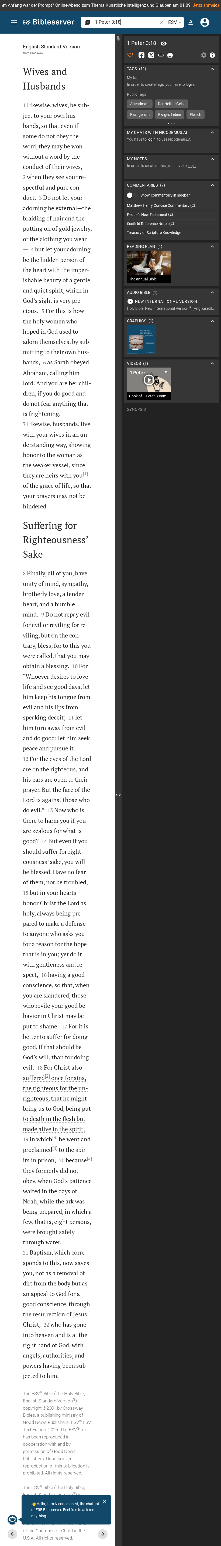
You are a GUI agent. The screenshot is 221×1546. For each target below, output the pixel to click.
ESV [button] (172, 22)
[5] (89, 1158)
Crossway (36, 53)
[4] (54, 1148)
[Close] (104, 1501)
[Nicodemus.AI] (12, 1519)
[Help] (212, 55)
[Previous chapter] (12, 1534)
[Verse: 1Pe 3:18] (163, 43)
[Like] (130, 55)
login (190, 84)
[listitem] (171, 205)
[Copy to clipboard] (161, 55)
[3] (54, 1138)
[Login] (204, 22)
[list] (171, 219)
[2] (47, 1076)
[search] (126, 22)
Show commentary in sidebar (165, 195)
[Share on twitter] (151, 55)
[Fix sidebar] (118, 38)
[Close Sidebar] (118, 794)
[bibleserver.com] (48, 23)
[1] (85, 474)
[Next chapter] (103, 1534)
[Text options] (190, 22)
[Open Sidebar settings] (203, 55)
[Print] (170, 55)
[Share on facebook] (141, 55)
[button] (216, 5)
